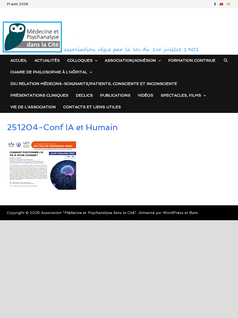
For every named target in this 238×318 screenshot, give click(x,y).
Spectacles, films (181, 95)
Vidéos (145, 95)
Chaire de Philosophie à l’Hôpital (48, 72)
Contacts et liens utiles (92, 107)
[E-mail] (228, 3)
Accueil (18, 60)
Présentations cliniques (39, 95)
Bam (193, 212)
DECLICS (84, 95)
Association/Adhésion (130, 60)
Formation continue (191, 60)
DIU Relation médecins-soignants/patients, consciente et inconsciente (93, 83)
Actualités (47, 60)
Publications (115, 95)
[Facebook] (215, 3)
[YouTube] (222, 3)
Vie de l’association (33, 107)
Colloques (80, 60)
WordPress (173, 212)
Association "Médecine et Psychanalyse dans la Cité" (88, 212)
